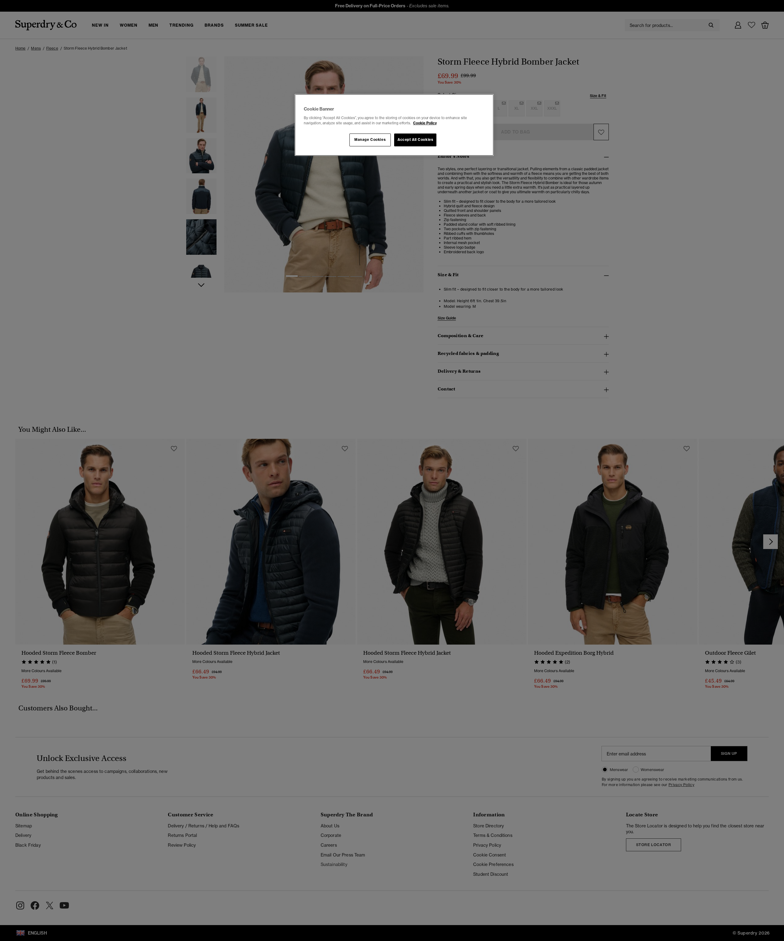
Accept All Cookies (415, 139)
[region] (394, 125)
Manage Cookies (370, 139)
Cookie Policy (425, 123)
